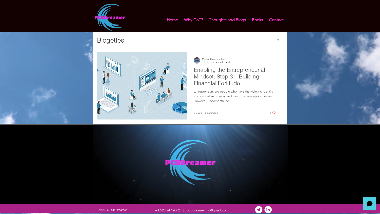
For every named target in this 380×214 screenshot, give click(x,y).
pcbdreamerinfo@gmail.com (207, 210)
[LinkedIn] (268, 209)
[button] (278, 41)
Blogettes (110, 40)
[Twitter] (258, 209)
